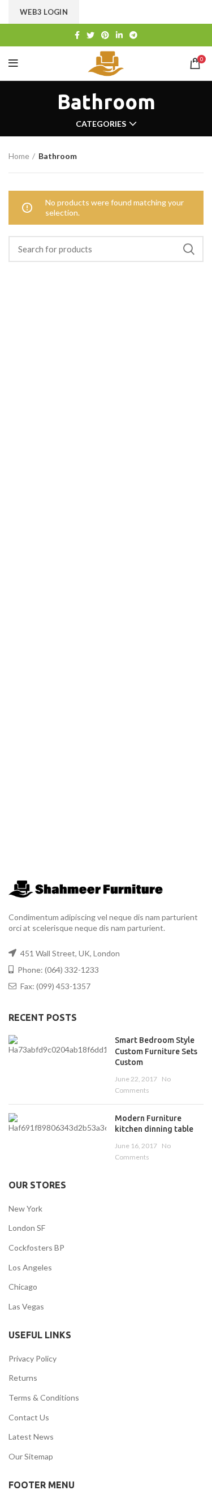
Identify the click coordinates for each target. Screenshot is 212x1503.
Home (18, 156)
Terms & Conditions (43, 1397)
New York (25, 1208)
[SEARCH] (188, 249)
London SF (26, 1228)
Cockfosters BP (36, 1247)
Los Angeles (30, 1267)
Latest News (31, 1436)
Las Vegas (26, 1306)
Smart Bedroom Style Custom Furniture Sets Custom (156, 1051)
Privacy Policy (32, 1358)
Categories (101, 124)
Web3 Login (44, 11)
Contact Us (28, 1417)
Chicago (22, 1286)
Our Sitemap (30, 1456)
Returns (22, 1377)
